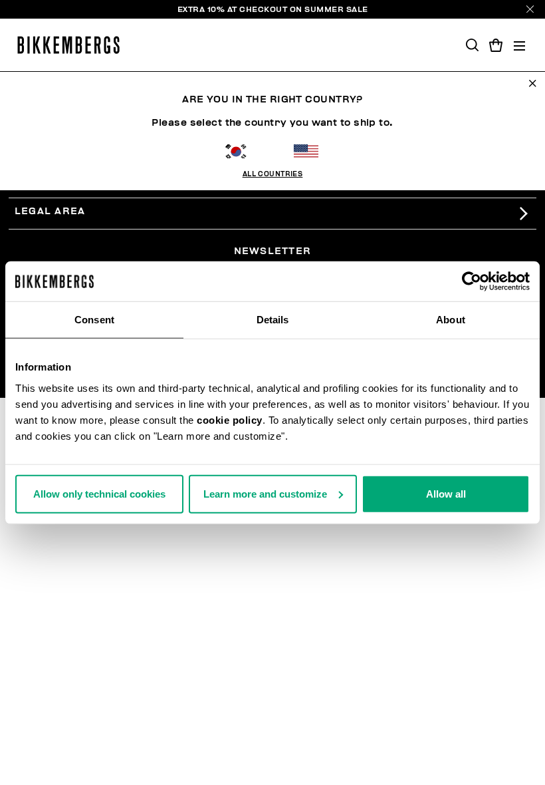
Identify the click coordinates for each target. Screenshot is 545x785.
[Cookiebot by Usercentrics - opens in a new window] (471, 281)
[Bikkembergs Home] (68, 45)
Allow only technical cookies (99, 493)
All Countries (273, 174)
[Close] (530, 9)
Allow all (446, 493)
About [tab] (450, 319)
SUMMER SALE (336, 9)
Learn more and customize (265, 493)
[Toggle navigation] (519, 45)
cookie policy (230, 419)
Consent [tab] (94, 319)
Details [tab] (273, 319)
